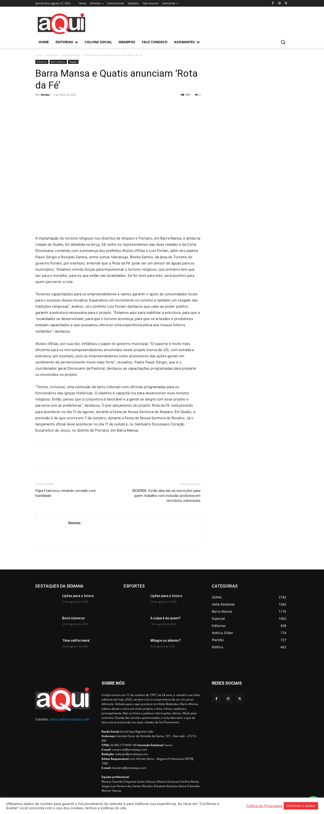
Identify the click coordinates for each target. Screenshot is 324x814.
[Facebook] (273, 3)
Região (73, 61)
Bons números (73, 618)
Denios (45, 94)
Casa (38, 55)
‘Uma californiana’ (76, 640)
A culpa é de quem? (165, 618)
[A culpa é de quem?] (135, 624)
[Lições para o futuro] (46, 602)
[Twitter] (286, 3)
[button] (283, 42)
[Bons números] (46, 624)
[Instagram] (279, 3)
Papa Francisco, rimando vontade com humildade (65, 493)
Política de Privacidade (264, 806)
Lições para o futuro (78, 596)
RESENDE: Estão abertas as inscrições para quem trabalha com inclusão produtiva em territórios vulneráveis (166, 496)
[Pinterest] (62, 105)
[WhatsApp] (73, 105)
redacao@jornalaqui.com (69, 719)
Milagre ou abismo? (165, 640)
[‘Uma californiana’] (46, 646)
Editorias (52, 55)
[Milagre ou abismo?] (135, 646)
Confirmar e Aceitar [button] (301, 806)
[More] (84, 105)
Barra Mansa (71, 55)
